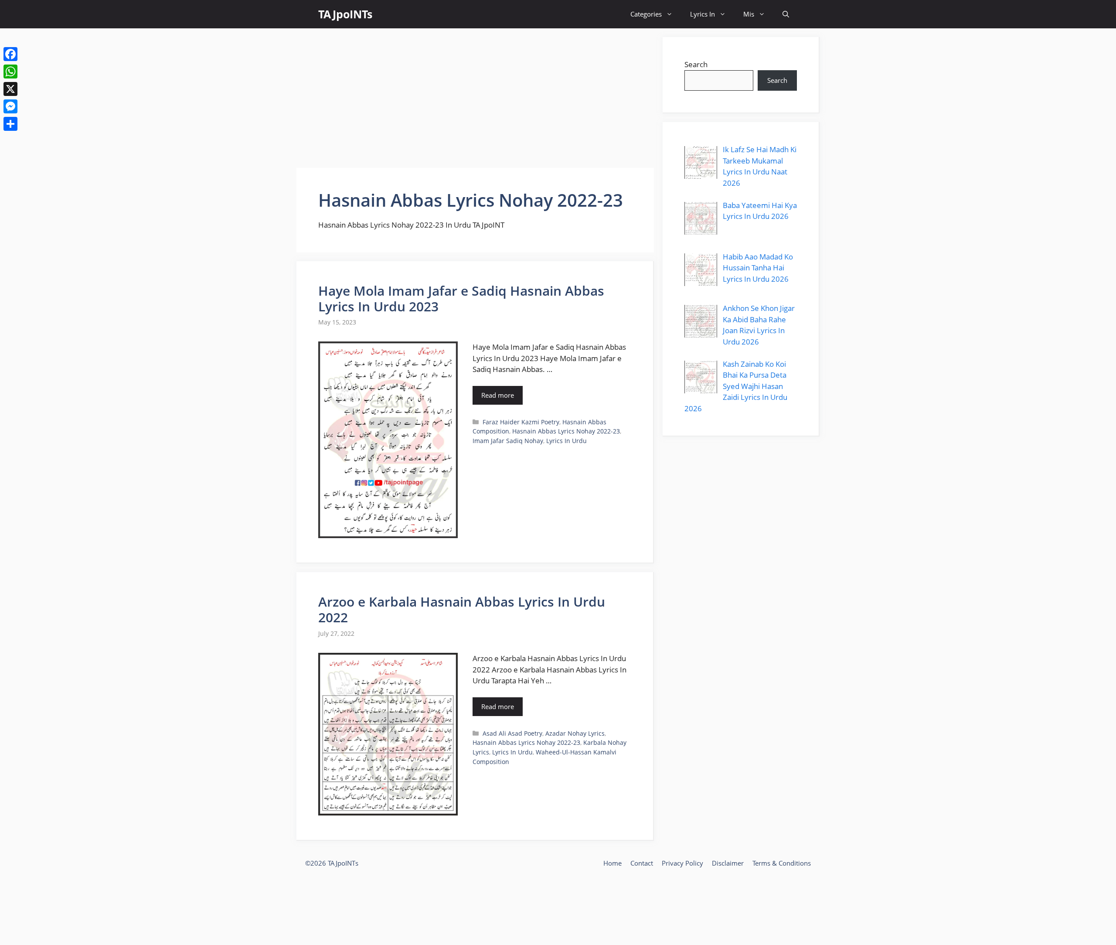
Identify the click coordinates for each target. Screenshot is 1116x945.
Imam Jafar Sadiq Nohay (508, 441)
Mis (748, 14)
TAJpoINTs (345, 14)
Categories (646, 14)
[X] (10, 89)
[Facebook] (10, 54)
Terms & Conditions (781, 863)
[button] (786, 14)
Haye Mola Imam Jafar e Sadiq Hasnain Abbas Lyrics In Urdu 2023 (461, 298)
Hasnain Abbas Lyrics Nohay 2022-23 (566, 431)
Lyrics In (702, 14)
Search (696, 64)
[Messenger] (10, 106)
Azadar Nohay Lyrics (575, 733)
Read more (497, 395)
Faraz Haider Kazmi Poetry (521, 422)
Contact (641, 863)
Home (612, 863)
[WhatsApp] (10, 71)
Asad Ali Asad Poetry (512, 733)
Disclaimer (728, 863)
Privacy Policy (682, 863)
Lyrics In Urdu (566, 441)
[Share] (10, 124)
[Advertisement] (475, 98)
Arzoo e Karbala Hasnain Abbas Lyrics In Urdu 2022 (461, 609)
